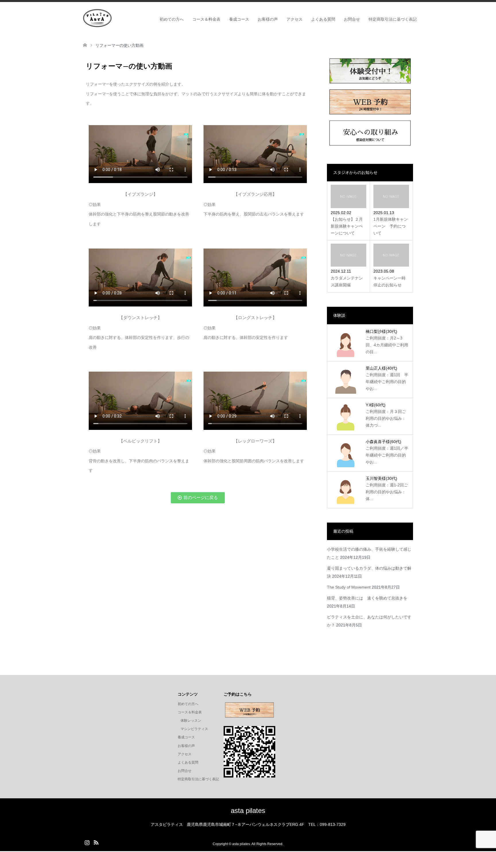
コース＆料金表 (206, 19)
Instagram (87, 842)
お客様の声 (268, 19)
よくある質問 (323, 19)
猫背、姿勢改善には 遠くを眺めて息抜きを (367, 598)
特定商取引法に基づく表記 (393, 19)
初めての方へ (172, 19)
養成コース (239, 19)
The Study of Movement (349, 587)
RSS (95, 842)
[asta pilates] (97, 18)
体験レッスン (191, 721)
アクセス (294, 19)
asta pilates (248, 810)
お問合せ (352, 19)
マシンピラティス (194, 729)
